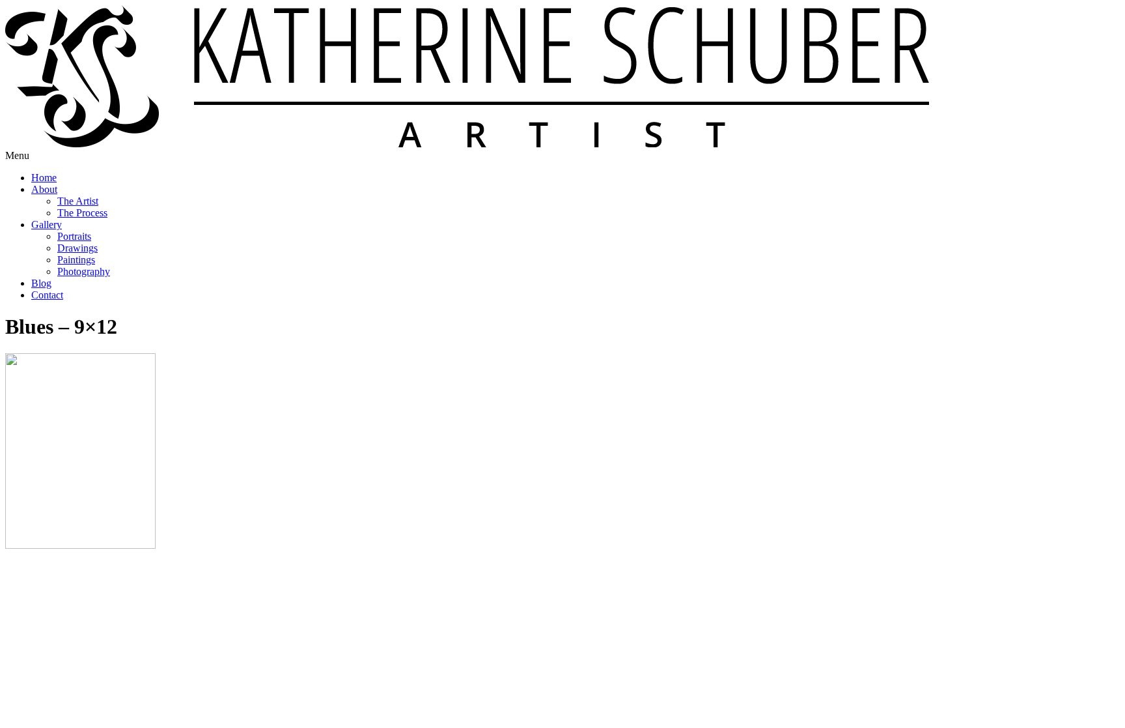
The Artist (77, 201)
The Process (82, 212)
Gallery (46, 224)
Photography (83, 271)
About (44, 189)
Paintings (76, 259)
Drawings (77, 248)
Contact (47, 294)
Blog (41, 283)
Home (44, 177)
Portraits (74, 236)
